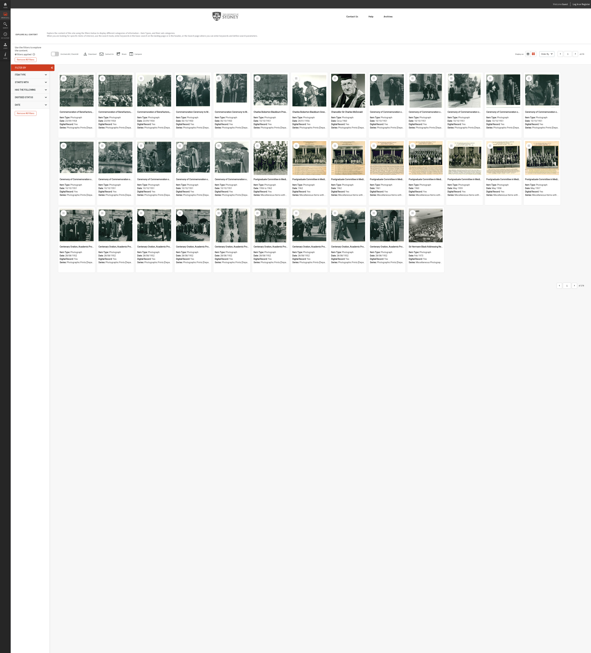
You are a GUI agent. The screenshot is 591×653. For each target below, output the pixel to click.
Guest (565, 4)
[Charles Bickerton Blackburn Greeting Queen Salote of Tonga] (309, 91)
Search (5, 28)
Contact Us (352, 16)
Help (370, 16)
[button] (106, 54)
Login (5, 48)
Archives (388, 16)
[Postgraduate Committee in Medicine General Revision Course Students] (270, 158)
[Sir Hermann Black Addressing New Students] (426, 225)
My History (5, 38)
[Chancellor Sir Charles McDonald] (348, 91)
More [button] (5, 58)
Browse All (5, 18)
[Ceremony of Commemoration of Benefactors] (387, 91)
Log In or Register (575, 4)
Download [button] (89, 54)
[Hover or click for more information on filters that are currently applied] (33, 54)
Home (5, 8)
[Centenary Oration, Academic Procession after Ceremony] (77, 225)
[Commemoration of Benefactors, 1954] (77, 91)
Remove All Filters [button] (25, 59)
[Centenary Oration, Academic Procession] (309, 225)
